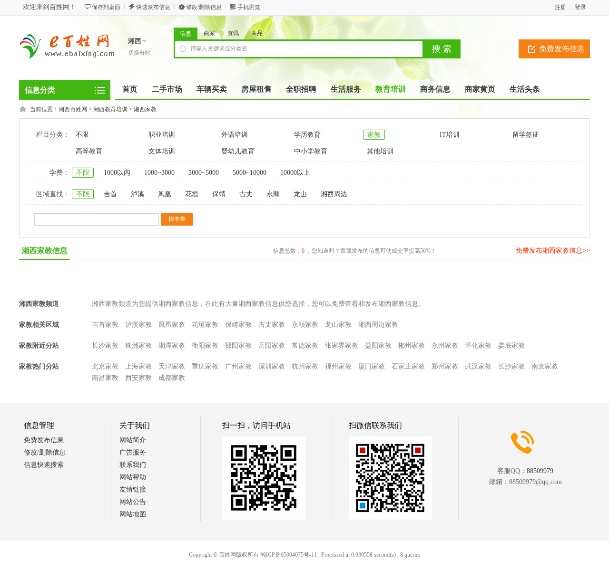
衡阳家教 (205, 345)
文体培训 (161, 151)
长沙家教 (105, 345)
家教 (374, 134)
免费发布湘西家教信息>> (553, 250)
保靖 (219, 194)
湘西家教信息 (45, 251)
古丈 (246, 194)
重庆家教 (205, 366)
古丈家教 (271, 324)
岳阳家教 (271, 345)
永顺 (273, 194)
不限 (82, 134)
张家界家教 (341, 345)
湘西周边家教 (378, 324)
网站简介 (132, 440)
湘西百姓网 (73, 109)
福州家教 (338, 366)
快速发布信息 (153, 7)
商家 (209, 33)
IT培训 (450, 134)
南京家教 (544, 366)
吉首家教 (105, 324)
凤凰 (164, 194)
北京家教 (105, 366)
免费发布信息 (562, 49)
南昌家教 (105, 377)
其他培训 (380, 151)
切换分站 (139, 52)
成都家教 (171, 377)
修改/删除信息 (204, 7)
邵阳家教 (238, 345)
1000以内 (117, 172)
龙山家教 (338, 324)
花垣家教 (205, 324)
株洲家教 (138, 345)
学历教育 (307, 134)
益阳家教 (378, 345)
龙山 (300, 194)
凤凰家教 (171, 324)
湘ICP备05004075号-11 (288, 554)
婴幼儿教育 (238, 151)
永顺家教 (305, 324)
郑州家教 (445, 366)
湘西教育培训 (110, 109)
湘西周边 (334, 194)
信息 (185, 33)
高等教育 (89, 151)
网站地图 (132, 514)
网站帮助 (132, 477)
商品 (257, 33)
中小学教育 (310, 151)
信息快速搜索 (44, 464)
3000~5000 (203, 172)
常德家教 (305, 345)
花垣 (191, 194)
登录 (580, 7)
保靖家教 (238, 324)
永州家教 (445, 345)
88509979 (540, 470)
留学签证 (525, 134)
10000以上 (295, 172)
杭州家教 (305, 366)
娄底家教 (511, 345)
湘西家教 (145, 109)
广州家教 (238, 366)
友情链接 (132, 489)
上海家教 (138, 366)
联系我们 (132, 464)
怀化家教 (478, 345)
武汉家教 (478, 366)
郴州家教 (411, 345)
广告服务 (132, 452)
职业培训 (161, 134)
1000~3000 (159, 172)
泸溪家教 (138, 324)
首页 (130, 89)
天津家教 (171, 366)
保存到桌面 (106, 7)
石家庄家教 (408, 366)
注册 (560, 7)
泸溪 (137, 194)
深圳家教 (271, 366)
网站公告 (132, 501)
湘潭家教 (171, 345)
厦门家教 (371, 366)
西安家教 (138, 377)
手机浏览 (248, 7)
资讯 (233, 33)
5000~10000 (249, 172)
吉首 (110, 194)
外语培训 (234, 134)
